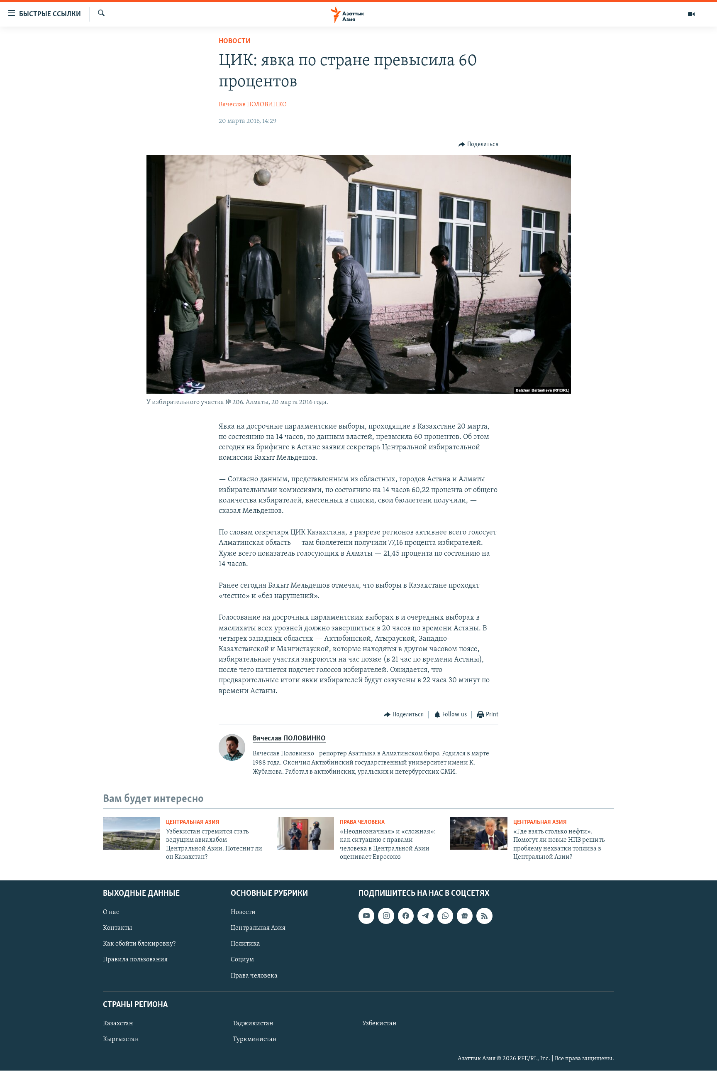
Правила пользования (135, 960)
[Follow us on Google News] (465, 916)
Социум (242, 960)
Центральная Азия (192, 822)
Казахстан (118, 1023)
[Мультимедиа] (691, 14)
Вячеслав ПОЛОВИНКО (253, 104)
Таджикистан (253, 1023)
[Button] (478, 144)
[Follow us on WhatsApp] (445, 916)
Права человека (362, 822)
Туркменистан (255, 1039)
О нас (111, 912)
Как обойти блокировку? (139, 944)
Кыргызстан (121, 1039)
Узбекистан (379, 1023)
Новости (235, 41)
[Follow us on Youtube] (366, 916)
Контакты (117, 928)
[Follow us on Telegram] (425, 916)
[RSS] (484, 916)
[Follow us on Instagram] (386, 916)
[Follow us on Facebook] (406, 916)
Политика (245, 944)
